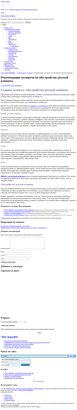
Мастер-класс (9, 64)
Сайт (2, 258)
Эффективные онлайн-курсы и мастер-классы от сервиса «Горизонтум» (24, 227)
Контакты (8, 395)
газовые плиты (13, 49)
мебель (10, 43)
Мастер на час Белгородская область (16, 341)
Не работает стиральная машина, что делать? (15, 226)
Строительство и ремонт (12, 29)
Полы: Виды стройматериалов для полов (18, 211)
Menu (4, 24)
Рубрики (3, 322)
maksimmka (18, 85)
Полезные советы (10, 63)
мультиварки (12, 53)
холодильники (12, 56)
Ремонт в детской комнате (13, 213)
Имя (3, 252)
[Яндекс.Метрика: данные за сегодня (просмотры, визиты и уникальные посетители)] (7, 392)
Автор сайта (8, 397)
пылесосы (11, 58)
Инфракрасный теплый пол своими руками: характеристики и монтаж (27, 342)
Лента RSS (12, 337)
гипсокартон (12, 39)
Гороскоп (7, 69)
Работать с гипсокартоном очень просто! (18, 346)
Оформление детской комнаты (14, 215)
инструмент (12, 34)
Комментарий (5, 248)
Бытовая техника (10, 48)
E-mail (3, 255)
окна (9, 38)
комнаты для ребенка (38, 106)
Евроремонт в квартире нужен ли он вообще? (19, 344)
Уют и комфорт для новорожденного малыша (19, 210)
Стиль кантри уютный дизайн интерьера (18, 347)
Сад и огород (9, 61)
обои (9, 41)
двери (10, 36)
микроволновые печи (15, 51)
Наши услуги (9, 27)
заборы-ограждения (14, 33)
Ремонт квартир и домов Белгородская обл (23, 9)
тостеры (10, 54)
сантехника (12, 44)
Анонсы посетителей (11, 68)
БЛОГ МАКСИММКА (8, 16)
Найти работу (9, 398)
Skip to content (5, 1)
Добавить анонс (10, 66)
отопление (15, 46)
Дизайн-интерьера (14, 31)
